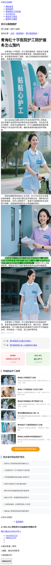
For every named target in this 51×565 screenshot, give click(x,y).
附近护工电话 (11, 16)
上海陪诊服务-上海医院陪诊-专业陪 (16, 504)
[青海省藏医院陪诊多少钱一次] (8, 415)
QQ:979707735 (12, 536)
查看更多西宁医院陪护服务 (25, 449)
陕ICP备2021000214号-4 (11, 531)
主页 (12, 33)
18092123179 (11, 538)
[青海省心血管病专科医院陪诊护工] (8, 439)
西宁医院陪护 (31, 33)
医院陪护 (9, 9)
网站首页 (9, 6)
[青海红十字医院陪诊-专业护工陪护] (8, 392)
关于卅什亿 (10, 14)
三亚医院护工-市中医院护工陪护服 (16, 470)
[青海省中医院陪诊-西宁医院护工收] (8, 404)
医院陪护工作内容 (13, 11)
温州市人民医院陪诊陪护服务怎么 (16, 463)
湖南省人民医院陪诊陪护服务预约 (16, 511)
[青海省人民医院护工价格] (8, 380)
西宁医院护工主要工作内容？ (21, 341)
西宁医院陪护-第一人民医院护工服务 (23, 345)
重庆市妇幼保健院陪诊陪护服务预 (16, 491)
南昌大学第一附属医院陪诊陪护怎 (16, 497)
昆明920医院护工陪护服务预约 (15, 484)
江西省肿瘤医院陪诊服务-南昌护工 (16, 477)
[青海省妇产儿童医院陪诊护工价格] (8, 427)
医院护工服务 (11, 19)
